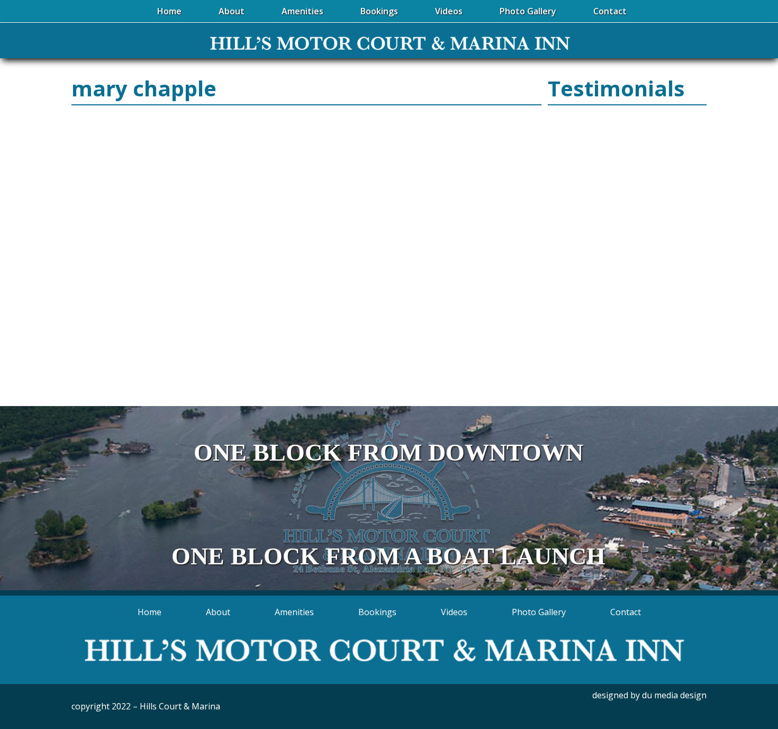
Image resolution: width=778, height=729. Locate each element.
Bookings (377, 612)
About (218, 612)
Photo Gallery (539, 612)
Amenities (294, 612)
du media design (674, 695)
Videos (454, 612)
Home (149, 612)
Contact (625, 612)
